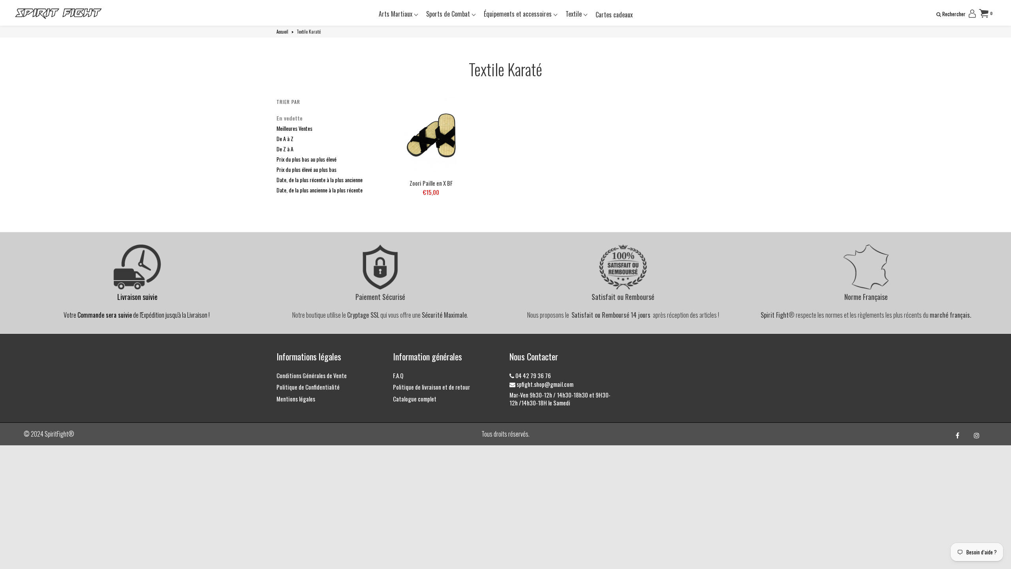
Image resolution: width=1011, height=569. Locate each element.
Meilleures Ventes (294, 128)
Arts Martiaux (396, 14)
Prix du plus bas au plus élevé (306, 159)
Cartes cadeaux (614, 14)
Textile (574, 14)
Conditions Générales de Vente (311, 375)
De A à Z (284, 138)
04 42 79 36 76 (532, 375)
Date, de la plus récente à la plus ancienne (319, 179)
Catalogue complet (414, 398)
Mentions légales (295, 398)
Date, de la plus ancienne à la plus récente (319, 190)
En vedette (289, 118)
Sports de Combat (449, 14)
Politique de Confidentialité (308, 386)
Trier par (288, 101)
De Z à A (284, 149)
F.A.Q (398, 375)
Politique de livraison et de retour (431, 386)
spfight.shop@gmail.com (544, 384)
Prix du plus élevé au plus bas (306, 169)
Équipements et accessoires (518, 14)
